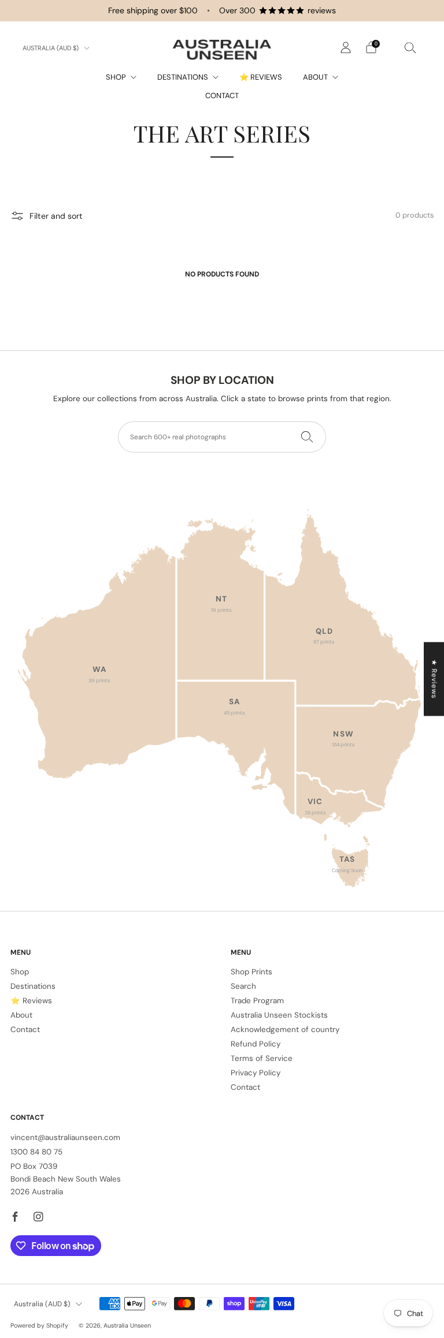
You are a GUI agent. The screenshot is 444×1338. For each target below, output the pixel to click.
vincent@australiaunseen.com (65, 1137)
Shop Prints (251, 972)
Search (243, 986)
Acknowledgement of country (285, 1029)
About (315, 77)
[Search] (410, 47)
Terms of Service (262, 1058)
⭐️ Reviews (260, 77)
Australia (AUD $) (51, 48)
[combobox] (222, 437)
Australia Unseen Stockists (279, 1015)
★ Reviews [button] (434, 678)
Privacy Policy (255, 1073)
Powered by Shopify (39, 1325)
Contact (222, 95)
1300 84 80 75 (36, 1152)
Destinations (182, 77)
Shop (116, 77)
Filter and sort (56, 216)
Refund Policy (255, 1044)
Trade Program (257, 1001)
